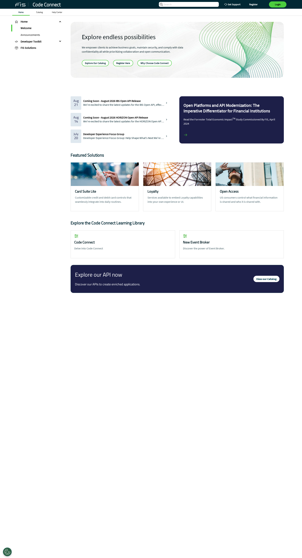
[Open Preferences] (7, 552)
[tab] (37, 21)
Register (253, 4)
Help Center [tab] (57, 12)
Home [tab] (21, 12)
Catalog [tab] (39, 12)
